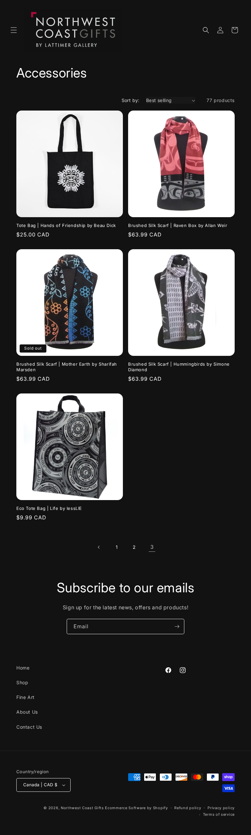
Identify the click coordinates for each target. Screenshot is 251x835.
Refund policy (187, 808)
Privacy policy (221, 808)
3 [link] (152, 547)
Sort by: (131, 100)
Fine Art (25, 697)
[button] (14, 30)
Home (22, 667)
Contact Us (29, 727)
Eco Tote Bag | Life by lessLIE (49, 508)
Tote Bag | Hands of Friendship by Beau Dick (66, 225)
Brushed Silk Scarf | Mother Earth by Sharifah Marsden (66, 366)
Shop (22, 682)
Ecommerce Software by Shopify (136, 808)
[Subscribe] (177, 626)
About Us (27, 712)
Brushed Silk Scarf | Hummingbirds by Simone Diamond (179, 366)
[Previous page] (99, 547)
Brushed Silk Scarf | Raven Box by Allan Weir (177, 225)
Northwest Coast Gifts (82, 808)
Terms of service (219, 814)
